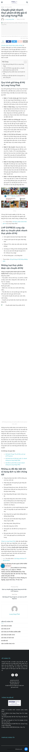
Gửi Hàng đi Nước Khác (8, 635)
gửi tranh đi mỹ (14, 687)
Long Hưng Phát (10, 19)
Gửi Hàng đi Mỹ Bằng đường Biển (11, 632)
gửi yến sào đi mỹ (14, 680)
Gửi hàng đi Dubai (6, 626)
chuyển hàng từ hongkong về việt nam (14, 685)
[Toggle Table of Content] (24, 62)
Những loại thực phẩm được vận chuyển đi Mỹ (14, 72)
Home (2, 7)
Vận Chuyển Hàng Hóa (8, 643)
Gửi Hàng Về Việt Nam (7, 637)
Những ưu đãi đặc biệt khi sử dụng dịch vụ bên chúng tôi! (14, 76)
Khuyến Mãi (4, 640)
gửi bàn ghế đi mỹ (14, 684)
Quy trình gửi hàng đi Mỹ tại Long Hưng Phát (13, 65)
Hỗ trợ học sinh (18, 749)
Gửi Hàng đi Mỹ (8, 7)
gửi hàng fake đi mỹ (14, 682)
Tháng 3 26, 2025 (21, 19)
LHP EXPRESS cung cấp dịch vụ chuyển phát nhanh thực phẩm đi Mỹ (13, 69)
